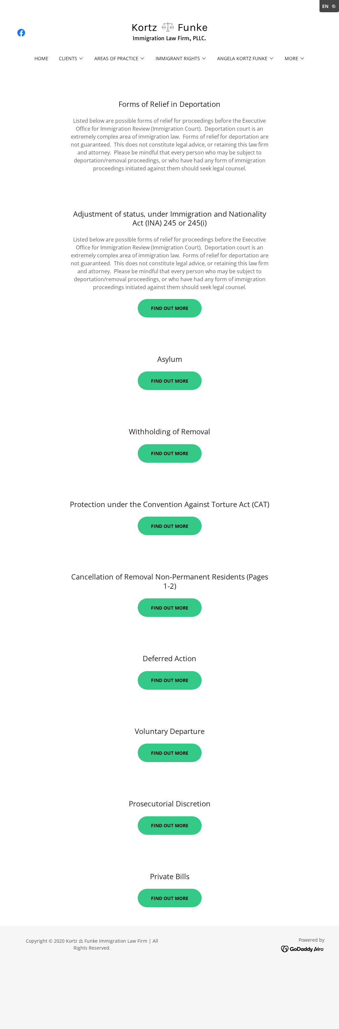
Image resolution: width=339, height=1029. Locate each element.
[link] (21, 32)
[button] (71, 59)
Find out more (169, 308)
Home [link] (41, 58)
